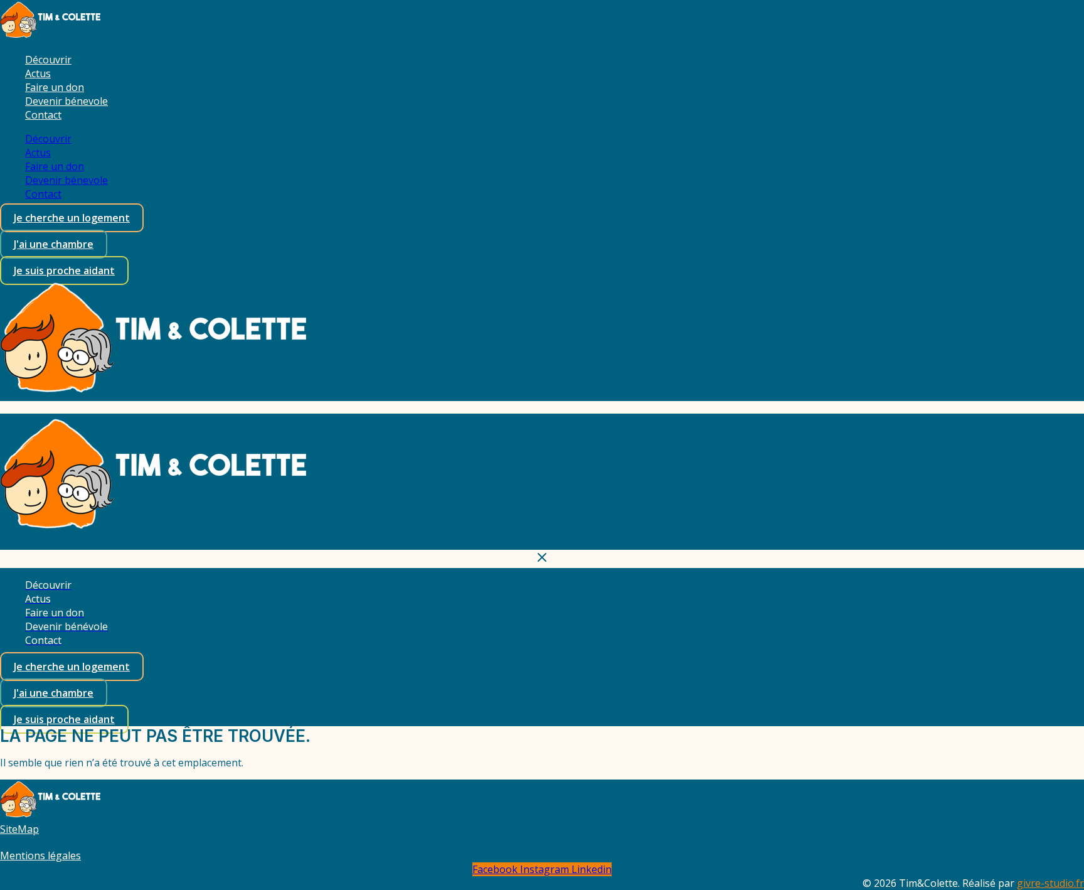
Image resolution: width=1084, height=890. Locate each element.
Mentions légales (40, 855)
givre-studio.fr (1050, 883)
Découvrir (48, 60)
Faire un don (54, 87)
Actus (38, 73)
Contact (43, 115)
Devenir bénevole (66, 101)
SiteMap (19, 829)
